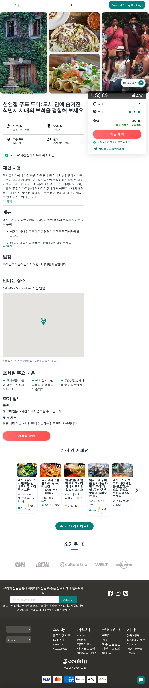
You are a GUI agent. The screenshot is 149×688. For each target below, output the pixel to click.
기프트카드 (59, 648)
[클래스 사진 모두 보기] (23, 52)
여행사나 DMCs (86, 653)
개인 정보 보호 (111, 648)
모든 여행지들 (61, 635)
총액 (96, 121)
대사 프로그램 (86, 648)
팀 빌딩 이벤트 (136, 640)
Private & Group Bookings (127, 5)
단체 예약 (133, 635)
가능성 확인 (26, 436)
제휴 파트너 (84, 644)
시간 (100, 104)
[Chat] (141, 680)
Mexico (12, 93)
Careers (131, 644)
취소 (105, 640)
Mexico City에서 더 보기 (74, 526)
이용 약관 (108, 653)
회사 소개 (58, 640)
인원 (100, 112)
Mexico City (26, 93)
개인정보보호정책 (49, 609)
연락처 (106, 635)
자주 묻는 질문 (111, 644)
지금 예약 (117, 134)
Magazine (58, 644)
